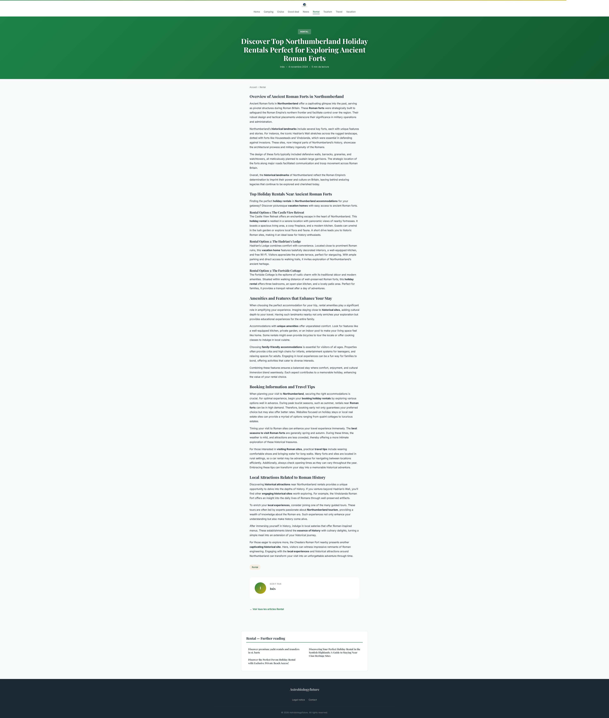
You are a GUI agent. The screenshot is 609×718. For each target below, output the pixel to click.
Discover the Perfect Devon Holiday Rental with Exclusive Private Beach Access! (271, 661)
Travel (339, 11)
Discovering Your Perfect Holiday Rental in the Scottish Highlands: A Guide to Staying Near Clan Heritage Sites (334, 653)
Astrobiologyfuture (304, 689)
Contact (313, 699)
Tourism (327, 11)
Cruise (280, 11)
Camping (268, 11)
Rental (316, 11)
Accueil (253, 87)
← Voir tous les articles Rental (267, 609)
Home (257, 11)
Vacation (351, 11)
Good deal (293, 11)
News (306, 11)
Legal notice (298, 699)
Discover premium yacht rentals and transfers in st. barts (273, 651)
